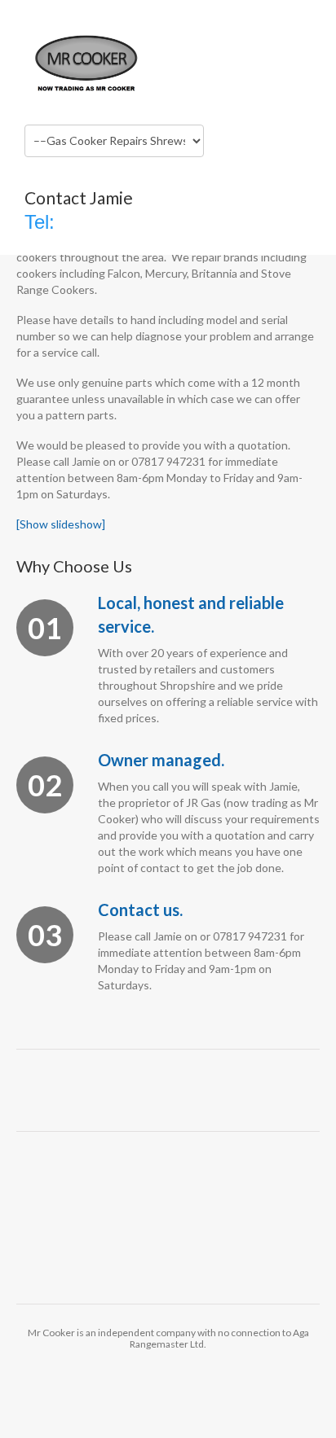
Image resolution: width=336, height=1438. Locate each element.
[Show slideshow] (60, 524)
